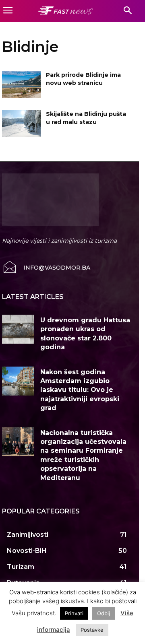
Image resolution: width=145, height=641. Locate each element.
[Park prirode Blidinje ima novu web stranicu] (21, 84)
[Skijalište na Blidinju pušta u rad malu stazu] (21, 123)
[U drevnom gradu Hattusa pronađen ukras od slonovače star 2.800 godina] (18, 329)
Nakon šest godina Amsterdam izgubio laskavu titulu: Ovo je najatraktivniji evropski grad (79, 390)
